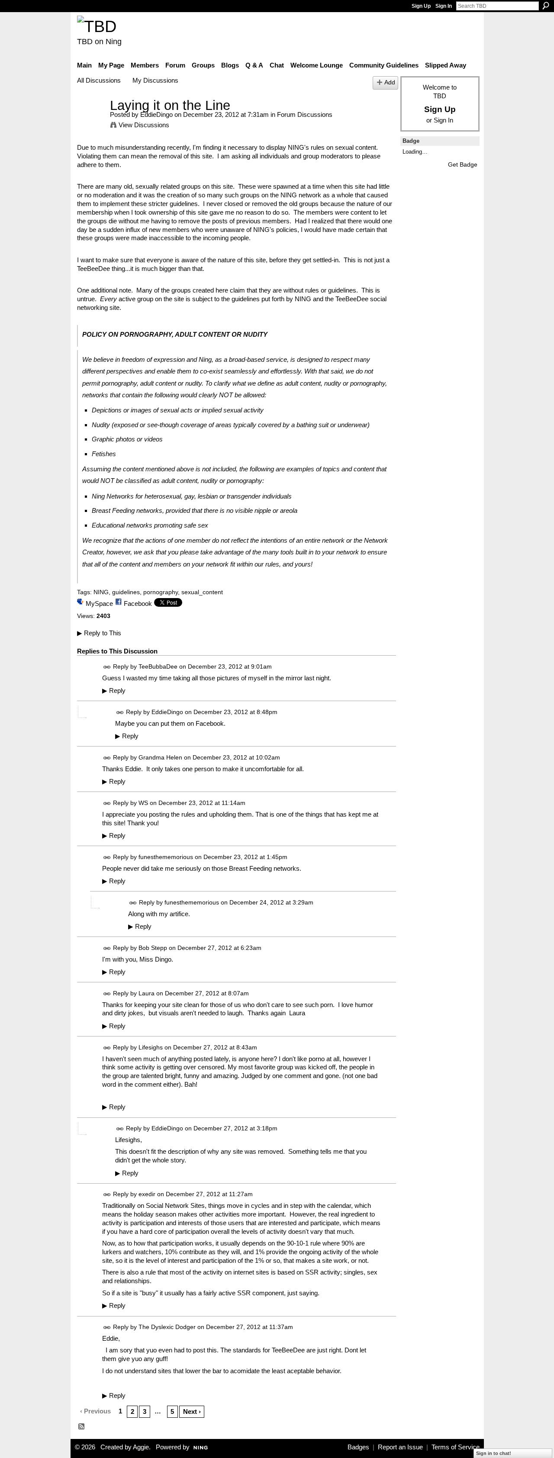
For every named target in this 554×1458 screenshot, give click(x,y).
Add (389, 82)
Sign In (443, 6)
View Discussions (144, 125)
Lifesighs (150, 1047)
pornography (160, 592)
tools (287, 552)
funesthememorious (165, 856)
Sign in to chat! (493, 1453)
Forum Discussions (304, 114)
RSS (82, 1427)
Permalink (107, 667)
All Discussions (99, 80)
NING (101, 592)
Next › (192, 1411)
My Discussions (155, 80)
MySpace (99, 603)
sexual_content (202, 592)
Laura (146, 993)
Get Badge (462, 164)
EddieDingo (156, 114)
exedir (146, 1194)
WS (143, 802)
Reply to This (99, 633)
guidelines (126, 592)
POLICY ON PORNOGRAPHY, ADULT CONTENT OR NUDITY (174, 334)
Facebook (138, 603)
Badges (358, 1447)
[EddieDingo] (91, 121)
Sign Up (421, 6)
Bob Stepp (152, 947)
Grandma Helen (160, 757)
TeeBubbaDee (157, 666)
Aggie (141, 1447)
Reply (114, 690)
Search (545, 6)
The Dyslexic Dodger (167, 1326)
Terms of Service (456, 1447)
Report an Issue (400, 1447)
